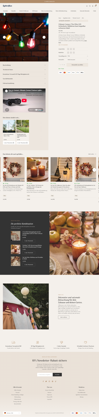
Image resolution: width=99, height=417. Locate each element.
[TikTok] (55, 381)
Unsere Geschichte (49, 390)
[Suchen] (90, 6)
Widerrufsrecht (17, 399)
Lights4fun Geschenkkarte (81, 394)
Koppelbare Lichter (66, 18)
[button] (87, 6)
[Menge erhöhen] (65, 65)
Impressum (49, 394)
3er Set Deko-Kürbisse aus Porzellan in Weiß (32, 258)
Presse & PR (49, 397)
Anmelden (57, 374)
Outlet (94, 11)
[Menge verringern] (60, 65)
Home (60, 18)
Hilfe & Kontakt (17, 390)
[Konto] (92, 6)
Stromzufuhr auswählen (77, 65)
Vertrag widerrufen (17, 401)
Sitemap (81, 397)
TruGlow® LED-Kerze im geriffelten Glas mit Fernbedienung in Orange (32, 246)
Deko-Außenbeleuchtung (61, 11)
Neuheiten (5, 11)
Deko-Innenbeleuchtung (46, 11)
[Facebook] (43, 381)
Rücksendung (17, 397)
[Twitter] (46, 381)
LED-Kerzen (35, 11)
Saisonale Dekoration (85, 11)
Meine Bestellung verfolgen (17, 394)
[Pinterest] (52, 381)
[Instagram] (49, 381)
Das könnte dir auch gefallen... (13, 154)
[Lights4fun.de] (7, 6)
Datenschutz (81, 390)
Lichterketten (73, 11)
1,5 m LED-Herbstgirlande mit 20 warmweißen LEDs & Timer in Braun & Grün (32, 233)
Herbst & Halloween (24, 11)
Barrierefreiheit (17, 404)
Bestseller (14, 11)
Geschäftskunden (81, 392)
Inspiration (49, 399)
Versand (17, 392)
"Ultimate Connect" (76, 18)
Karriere (49, 392)
